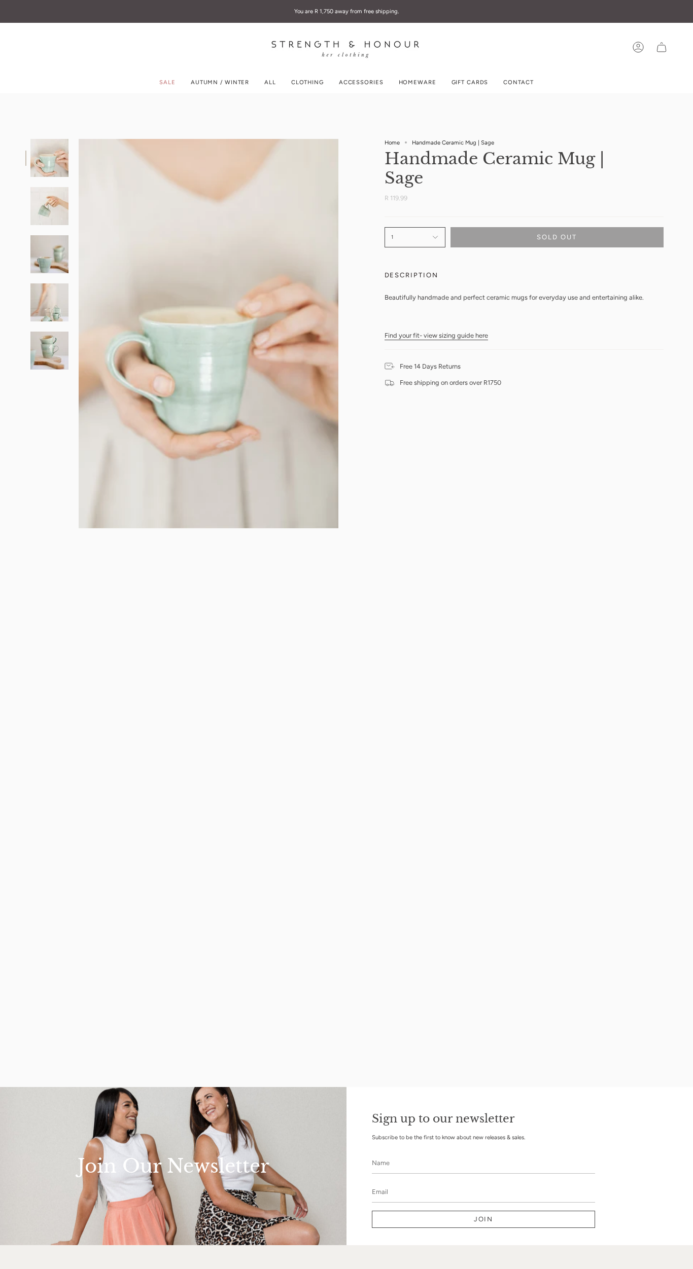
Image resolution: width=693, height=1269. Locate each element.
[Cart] (661, 47)
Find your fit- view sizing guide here (436, 335)
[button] (307, 82)
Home (392, 142)
